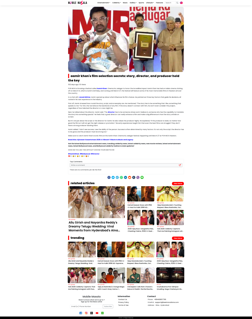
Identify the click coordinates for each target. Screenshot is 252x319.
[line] (142, 177)
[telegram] (117, 177)
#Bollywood (85, 154)
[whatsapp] (121, 177)
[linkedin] (125, 177)
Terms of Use (123, 305)
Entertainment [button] (103, 3)
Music (125, 3)
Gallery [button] (132, 3)
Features (159, 3)
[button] (181, 2)
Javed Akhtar (84, 97)
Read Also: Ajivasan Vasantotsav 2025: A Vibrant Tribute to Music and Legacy (100, 140)
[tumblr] (133, 177)
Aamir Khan (102, 88)
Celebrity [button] (116, 3)
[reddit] (129, 177)
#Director (95, 154)
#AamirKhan (73, 154)
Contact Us (122, 299)
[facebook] (109, 177)
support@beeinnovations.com (167, 302)
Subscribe (108, 306)
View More (178, 183)
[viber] (137, 177)
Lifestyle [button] (149, 3)
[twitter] (113, 177)
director (111, 112)
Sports (141, 3)
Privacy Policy (123, 302)
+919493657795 (160, 299)
